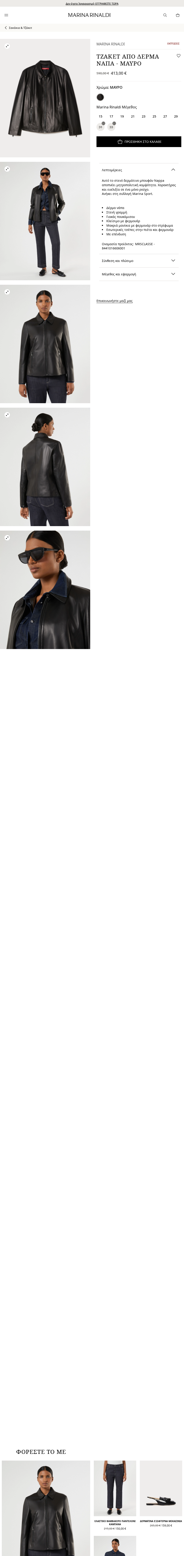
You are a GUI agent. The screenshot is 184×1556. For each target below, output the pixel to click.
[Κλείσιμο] (131, 712)
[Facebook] (70, 817)
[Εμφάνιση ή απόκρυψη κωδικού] (128, 764)
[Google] (56, 817)
